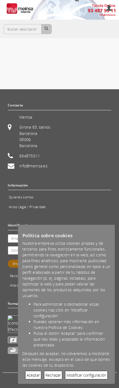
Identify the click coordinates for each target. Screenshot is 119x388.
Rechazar (53, 375)
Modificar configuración (86, 375)
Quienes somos (21, 197)
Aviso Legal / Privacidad (27, 207)
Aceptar (33, 375)
